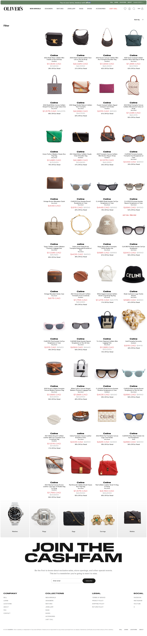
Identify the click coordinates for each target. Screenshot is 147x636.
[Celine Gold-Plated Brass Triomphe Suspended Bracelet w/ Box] (81, 226)
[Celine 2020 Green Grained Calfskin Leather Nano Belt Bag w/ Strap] (133, 37)
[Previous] (58, 2)
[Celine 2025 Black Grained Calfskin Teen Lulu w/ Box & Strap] (81, 37)
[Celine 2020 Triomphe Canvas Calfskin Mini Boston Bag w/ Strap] (107, 134)
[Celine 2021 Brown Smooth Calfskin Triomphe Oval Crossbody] (81, 273)
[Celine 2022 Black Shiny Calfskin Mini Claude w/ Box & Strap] (54, 37)
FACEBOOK (137, 597)
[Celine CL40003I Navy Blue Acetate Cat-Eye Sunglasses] (133, 415)
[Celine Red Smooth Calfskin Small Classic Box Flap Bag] (81, 464)
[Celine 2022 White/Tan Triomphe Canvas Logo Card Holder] (107, 415)
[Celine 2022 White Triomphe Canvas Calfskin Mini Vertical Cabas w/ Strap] (133, 85)
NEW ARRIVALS (35, 9)
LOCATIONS (123, 2)
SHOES (89, 9)
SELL (111, 2)
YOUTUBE (137, 604)
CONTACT (7, 613)
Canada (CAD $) (137, 2)
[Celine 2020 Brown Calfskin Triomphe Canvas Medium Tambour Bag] (54, 368)
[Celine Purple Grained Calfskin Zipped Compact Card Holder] (107, 85)
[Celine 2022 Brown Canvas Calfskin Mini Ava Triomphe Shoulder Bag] (107, 37)
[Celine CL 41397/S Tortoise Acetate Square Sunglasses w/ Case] (133, 181)
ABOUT (130, 2)
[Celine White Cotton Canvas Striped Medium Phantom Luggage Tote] (81, 368)
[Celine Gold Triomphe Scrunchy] (133, 321)
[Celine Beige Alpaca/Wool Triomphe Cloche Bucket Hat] (107, 226)
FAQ (5, 610)
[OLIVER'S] (13, 8)
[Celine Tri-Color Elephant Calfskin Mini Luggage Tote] (107, 321)
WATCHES (60, 9)
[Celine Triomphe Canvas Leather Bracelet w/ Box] (81, 415)
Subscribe (89, 581)
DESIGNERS (49, 9)
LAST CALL (113, 9)
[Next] (88, 2)
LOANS (116, 2)
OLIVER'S (10, 629)
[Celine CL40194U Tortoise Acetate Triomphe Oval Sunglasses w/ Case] (133, 134)
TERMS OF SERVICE (98, 597)
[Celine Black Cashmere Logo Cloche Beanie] (133, 273)
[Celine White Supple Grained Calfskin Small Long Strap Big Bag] (107, 273)
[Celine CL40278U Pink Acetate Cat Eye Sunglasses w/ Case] (54, 321)
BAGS (81, 9)
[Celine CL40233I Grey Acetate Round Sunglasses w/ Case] (81, 181)
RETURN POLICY (97, 607)
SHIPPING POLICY (98, 604)
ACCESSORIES (100, 9)
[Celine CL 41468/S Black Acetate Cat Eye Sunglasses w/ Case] (107, 181)
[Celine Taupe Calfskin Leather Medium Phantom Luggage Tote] (54, 226)
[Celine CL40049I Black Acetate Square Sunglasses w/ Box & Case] (81, 321)
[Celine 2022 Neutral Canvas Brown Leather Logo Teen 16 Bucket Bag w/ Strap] (54, 464)
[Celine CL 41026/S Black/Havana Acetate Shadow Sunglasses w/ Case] (107, 368)
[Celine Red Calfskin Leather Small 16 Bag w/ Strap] (107, 464)
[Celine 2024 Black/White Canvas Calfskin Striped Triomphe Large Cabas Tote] (54, 85)
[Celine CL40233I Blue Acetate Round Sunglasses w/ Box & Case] (133, 368)
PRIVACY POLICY (97, 601)
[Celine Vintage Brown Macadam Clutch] (54, 181)
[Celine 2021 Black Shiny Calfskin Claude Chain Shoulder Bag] (81, 134)
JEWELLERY (71, 9)
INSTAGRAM (138, 601)
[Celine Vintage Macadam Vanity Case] (54, 273)
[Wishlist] (125, 9)
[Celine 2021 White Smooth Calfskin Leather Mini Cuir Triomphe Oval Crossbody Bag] (54, 415)
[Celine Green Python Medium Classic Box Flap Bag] (54, 134)
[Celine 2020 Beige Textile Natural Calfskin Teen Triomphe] (81, 85)
